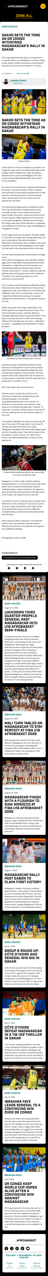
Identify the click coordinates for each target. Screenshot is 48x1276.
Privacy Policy (22, 1264)
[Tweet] (17, 568)
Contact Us (9, 1264)
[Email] (33, 568)
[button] (43, 6)
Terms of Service (36, 1264)
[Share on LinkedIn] (25, 568)
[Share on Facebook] (9, 568)
